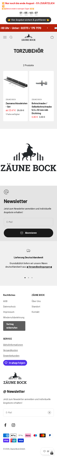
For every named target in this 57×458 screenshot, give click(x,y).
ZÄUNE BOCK (11, 99)
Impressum (8, 312)
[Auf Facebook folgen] (5, 425)
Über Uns (36, 301)
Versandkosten (10, 350)
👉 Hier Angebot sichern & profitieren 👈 (28, 19)
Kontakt (35, 312)
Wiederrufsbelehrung (13, 317)
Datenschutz (9, 306)
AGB (5, 301)
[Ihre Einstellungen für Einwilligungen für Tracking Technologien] (51, 452)
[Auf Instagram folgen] (13, 425)
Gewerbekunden (11, 355)
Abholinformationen (13, 344)
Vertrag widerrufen (11, 326)
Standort (36, 306)
